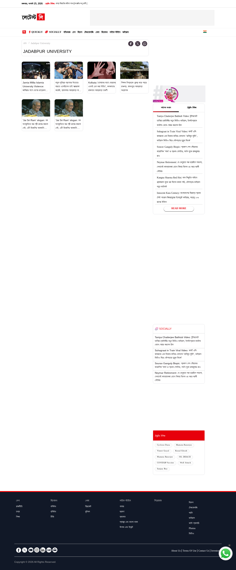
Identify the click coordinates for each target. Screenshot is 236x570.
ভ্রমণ (122, 512)
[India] (204, 32)
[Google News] (48, 550)
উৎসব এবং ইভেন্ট (126, 527)
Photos (192, 529)
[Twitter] (137, 43)
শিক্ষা (18, 517)
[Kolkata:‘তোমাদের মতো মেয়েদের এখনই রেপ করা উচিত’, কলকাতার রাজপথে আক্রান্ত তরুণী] (101, 70)
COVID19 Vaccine (165, 463)
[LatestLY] (33, 18)
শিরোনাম (158, 501)
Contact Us (203, 551)
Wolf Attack (185, 463)
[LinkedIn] (42, 550)
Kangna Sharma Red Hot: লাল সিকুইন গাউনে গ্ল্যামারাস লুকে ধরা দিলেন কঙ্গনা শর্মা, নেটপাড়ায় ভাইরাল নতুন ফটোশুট (178, 182)
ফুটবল (87, 512)
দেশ (73, 33)
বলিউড (53, 507)
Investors (215, 551)
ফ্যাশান (122, 517)
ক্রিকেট (88, 507)
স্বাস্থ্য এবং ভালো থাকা (129, 522)
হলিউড (53, 512)
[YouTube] (30, 550)
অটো (191, 513)
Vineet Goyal (163, 451)
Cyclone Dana (163, 445)
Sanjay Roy (162, 469)
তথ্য (18, 512)
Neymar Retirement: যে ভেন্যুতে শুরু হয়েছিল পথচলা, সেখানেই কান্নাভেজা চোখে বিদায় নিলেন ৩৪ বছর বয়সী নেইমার (179, 167)
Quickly (37, 32)
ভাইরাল (125, 33)
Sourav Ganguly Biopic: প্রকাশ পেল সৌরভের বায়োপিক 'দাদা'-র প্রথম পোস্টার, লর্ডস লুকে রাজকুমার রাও (178, 151)
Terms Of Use (189, 551)
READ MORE (178, 209)
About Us (176, 551)
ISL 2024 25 (185, 457)
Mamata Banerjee (184, 445)
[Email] (55, 550)
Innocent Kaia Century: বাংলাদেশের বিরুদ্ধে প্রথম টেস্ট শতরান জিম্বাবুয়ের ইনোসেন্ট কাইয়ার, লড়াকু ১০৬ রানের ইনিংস (179, 197)
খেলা (97, 33)
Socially (55, 32)
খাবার (122, 507)
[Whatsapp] (144, 43)
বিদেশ (80, 33)
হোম (24, 44)
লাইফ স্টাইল (115, 33)
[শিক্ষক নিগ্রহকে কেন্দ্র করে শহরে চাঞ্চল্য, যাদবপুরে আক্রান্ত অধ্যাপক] (134, 70)
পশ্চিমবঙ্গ (66, 33)
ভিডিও (191, 534)
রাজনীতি (19, 507)
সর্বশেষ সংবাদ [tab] (166, 108)
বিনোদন (104, 33)
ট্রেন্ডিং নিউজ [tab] (191, 108)
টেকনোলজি (88, 33)
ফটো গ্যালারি (194, 523)
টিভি (52, 517)
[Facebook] (130, 43)
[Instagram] (36, 550)
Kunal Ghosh (181, 451)
